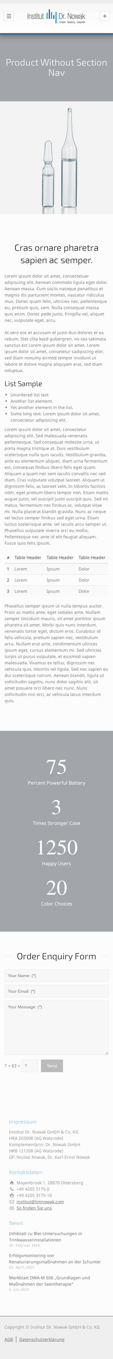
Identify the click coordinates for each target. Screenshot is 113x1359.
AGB (9, 1339)
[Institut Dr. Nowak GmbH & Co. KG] (56, 16)
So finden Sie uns (34, 1208)
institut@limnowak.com (40, 1201)
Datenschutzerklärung (41, 1339)
